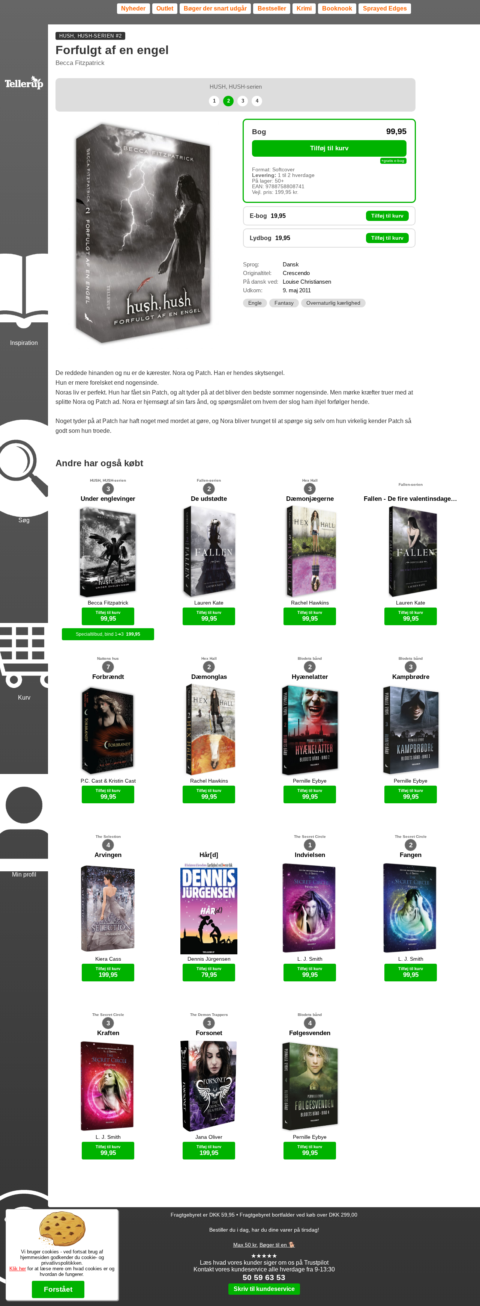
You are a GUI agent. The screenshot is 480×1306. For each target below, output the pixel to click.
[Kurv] (24, 613)
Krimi (304, 8)
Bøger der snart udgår (215, 8)
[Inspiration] (24, 258)
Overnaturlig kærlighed (333, 303)
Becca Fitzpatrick (80, 63)
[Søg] (24, 436)
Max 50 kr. (245, 1245)
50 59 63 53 (264, 1277)
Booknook (337, 8)
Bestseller (272, 8)
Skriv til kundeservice (264, 1289)
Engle (255, 303)
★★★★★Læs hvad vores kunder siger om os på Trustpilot (264, 1259)
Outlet (164, 8)
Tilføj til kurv (329, 148)
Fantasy (284, 303)
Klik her (17, 1268)
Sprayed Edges (385, 8)
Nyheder (133, 8)
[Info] (24, 1206)
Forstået (58, 1289)
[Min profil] (24, 790)
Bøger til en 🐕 (277, 1245)
